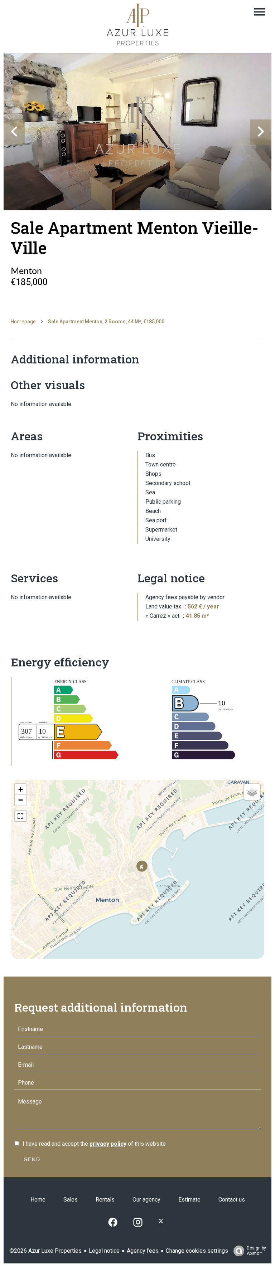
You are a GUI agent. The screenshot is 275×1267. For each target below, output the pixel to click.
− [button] (20, 800)
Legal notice (104, 1250)
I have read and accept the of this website (94, 1143)
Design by (256, 1251)
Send (32, 1159)
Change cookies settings (197, 1250)
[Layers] (252, 792)
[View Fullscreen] (20, 816)
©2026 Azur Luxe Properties (45, 1250)
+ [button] (20, 789)
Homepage (23, 321)
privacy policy (108, 1143)
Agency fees (143, 1250)
